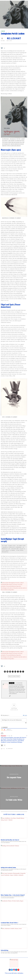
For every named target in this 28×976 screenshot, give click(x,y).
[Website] (10, 696)
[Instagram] (14, 970)
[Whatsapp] (18, 671)
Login (25, 715)
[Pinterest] (13, 671)
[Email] (23, 671)
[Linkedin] (15, 671)
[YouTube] (18, 970)
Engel (10, 676)
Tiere (14, 676)
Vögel (18, 676)
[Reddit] (20, 671)
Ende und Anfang (4, 950)
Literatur (3, 31)
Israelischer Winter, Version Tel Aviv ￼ (9, 922)
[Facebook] (5, 671)
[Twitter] (10, 671)
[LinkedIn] (16, 970)
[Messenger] (7, 671)
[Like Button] (2, 48)
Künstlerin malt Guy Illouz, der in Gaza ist (10, 840)
